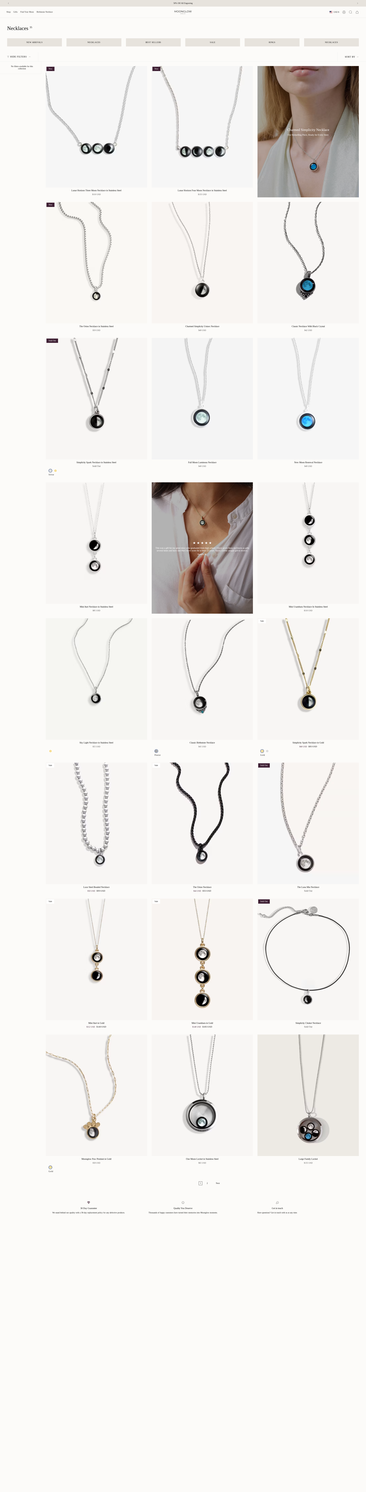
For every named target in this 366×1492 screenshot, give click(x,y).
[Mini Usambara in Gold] (202, 959)
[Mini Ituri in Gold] (96, 959)
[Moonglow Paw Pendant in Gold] (96, 1095)
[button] (8, 12)
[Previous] (8, 3)
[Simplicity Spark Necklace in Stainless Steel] (96, 398)
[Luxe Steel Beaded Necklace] (96, 823)
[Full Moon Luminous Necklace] (202, 398)
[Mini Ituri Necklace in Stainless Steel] (96, 543)
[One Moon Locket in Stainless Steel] (202, 1095)
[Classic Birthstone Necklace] (202, 679)
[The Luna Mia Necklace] (308, 823)
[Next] (357, 3)
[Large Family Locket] (308, 1095)
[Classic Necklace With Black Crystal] (308, 262)
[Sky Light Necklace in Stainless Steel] (96, 679)
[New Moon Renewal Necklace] (308, 398)
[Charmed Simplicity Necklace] (308, 131)
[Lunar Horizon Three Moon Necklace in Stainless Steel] (96, 127)
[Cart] (357, 12)
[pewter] (156, 751)
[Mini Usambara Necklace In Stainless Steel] (308, 543)
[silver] (50, 470)
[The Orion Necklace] (202, 823)
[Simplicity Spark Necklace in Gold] (308, 679)
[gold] (55, 470)
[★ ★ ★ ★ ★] (202, 548)
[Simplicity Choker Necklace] (308, 959)
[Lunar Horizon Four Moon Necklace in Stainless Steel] (202, 127)
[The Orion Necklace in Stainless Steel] (96, 262)
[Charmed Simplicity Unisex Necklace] (202, 262)
